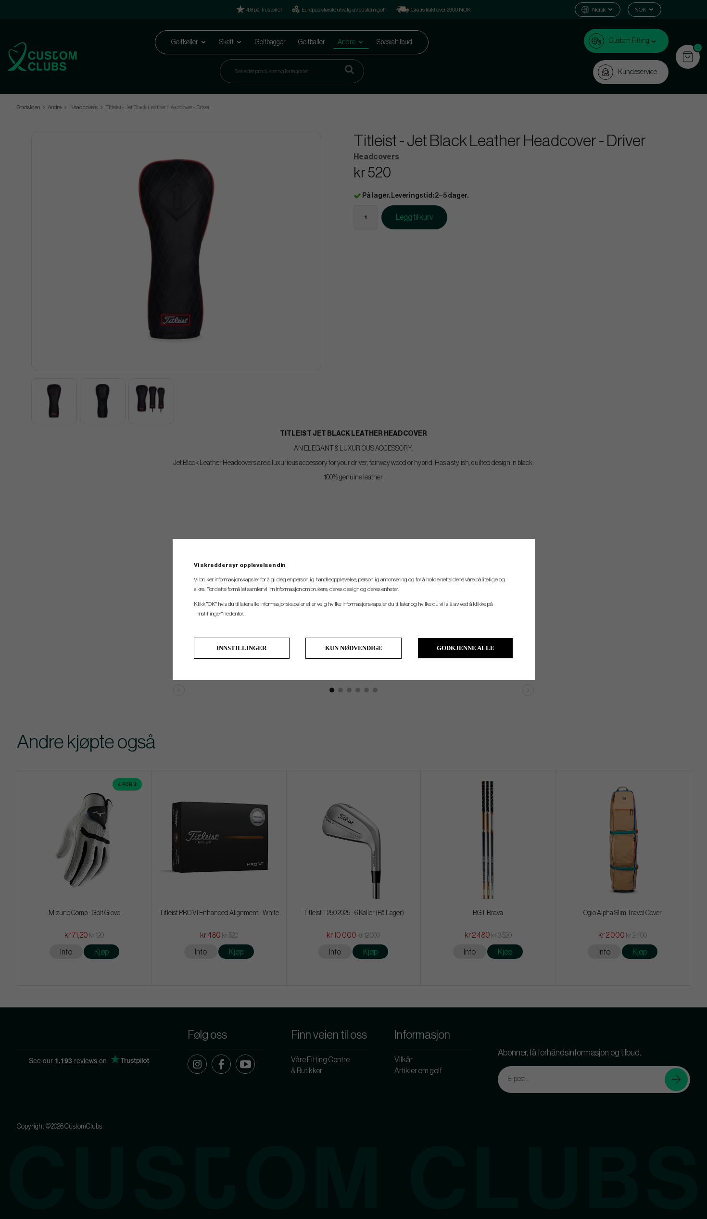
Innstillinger (241, 648)
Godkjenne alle (465, 648)
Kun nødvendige (353, 648)
